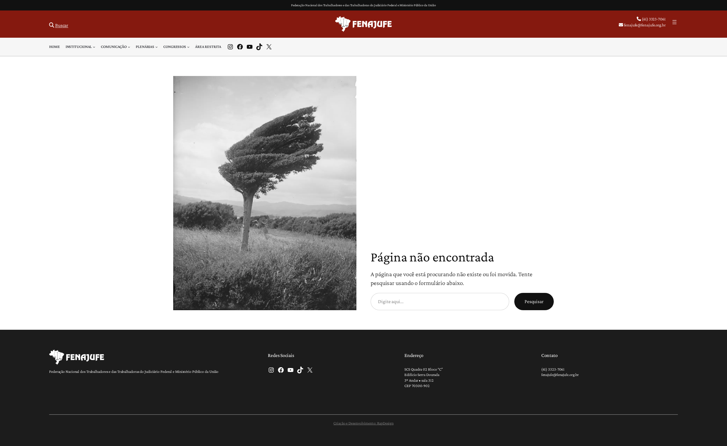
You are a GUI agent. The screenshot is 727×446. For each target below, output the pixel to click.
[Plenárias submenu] (156, 47)
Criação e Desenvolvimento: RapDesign (363, 423)
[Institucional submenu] (94, 47)
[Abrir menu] (674, 22)
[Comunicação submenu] (129, 47)
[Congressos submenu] (188, 47)
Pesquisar (534, 301)
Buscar (61, 25)
